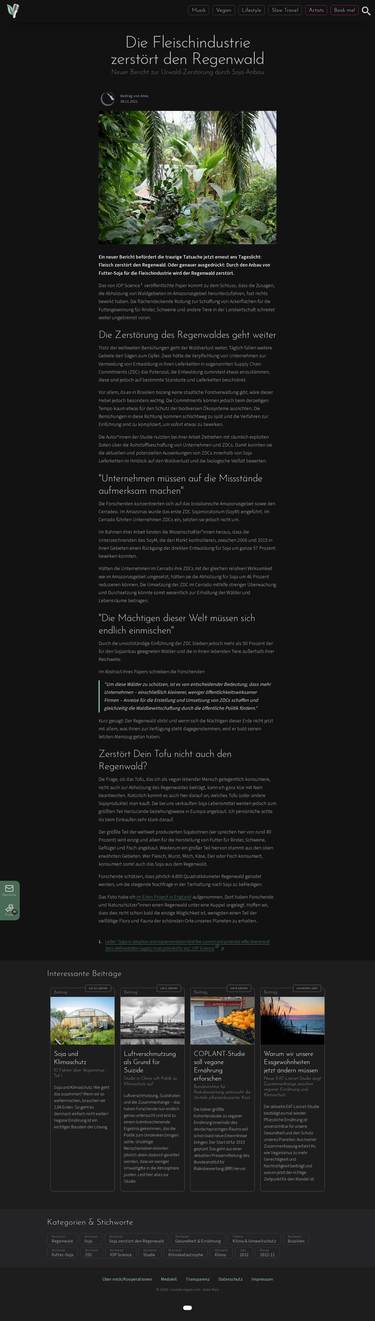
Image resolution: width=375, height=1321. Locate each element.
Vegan (223, 10)
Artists (316, 10)
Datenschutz (231, 1279)
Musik (199, 10)
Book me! (344, 10)
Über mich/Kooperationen (127, 1279)
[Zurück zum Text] (222, 949)
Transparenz (198, 1279)
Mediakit (169, 1279)
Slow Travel (285, 10)
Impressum (262, 1279)
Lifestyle (251, 10)
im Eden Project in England (163, 897)
